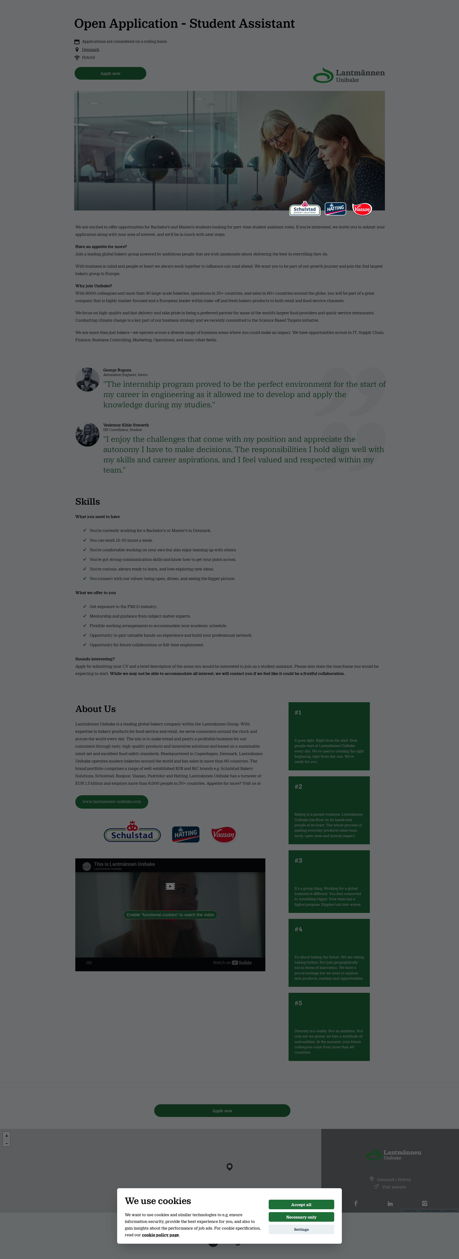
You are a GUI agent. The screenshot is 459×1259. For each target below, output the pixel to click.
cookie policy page (160, 1234)
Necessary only (301, 1217)
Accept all (301, 1204)
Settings (301, 1229)
